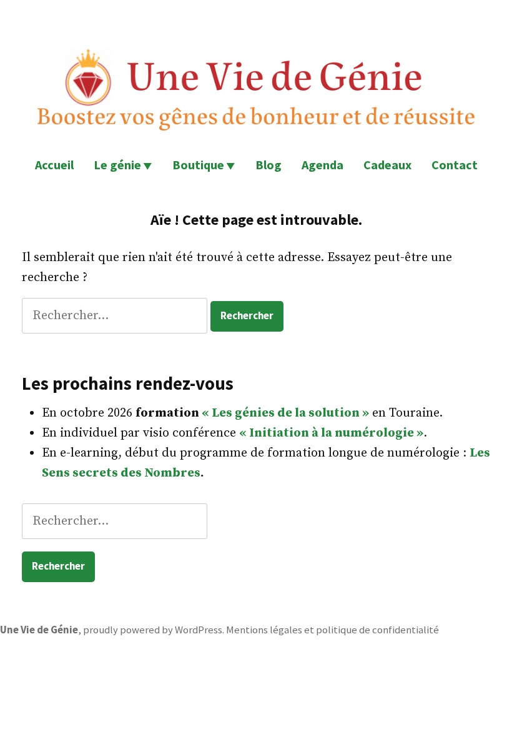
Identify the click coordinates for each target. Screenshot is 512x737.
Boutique (198, 164)
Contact (454, 164)
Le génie (117, 164)
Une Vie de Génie (39, 629)
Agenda (322, 164)
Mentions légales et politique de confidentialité (332, 629)
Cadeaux (387, 164)
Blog (268, 164)
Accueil (54, 164)
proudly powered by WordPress (152, 629)
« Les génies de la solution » (285, 413)
